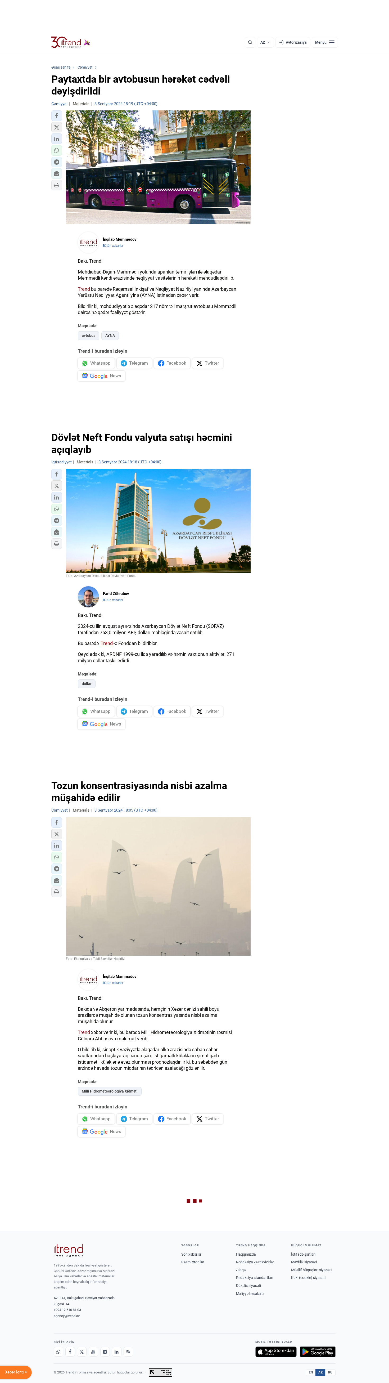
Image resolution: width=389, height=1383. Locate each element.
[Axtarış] (250, 42)
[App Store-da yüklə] (276, 1351)
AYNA (110, 335)
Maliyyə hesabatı (250, 1293)
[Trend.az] (71, 42)
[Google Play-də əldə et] (318, 1351)
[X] (82, 1352)
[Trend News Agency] (68, 1250)
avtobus (88, 335)
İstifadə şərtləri (303, 1254)
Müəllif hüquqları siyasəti (311, 1270)
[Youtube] (93, 1352)
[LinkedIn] (116, 1352)
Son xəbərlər (191, 1254)
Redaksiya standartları (254, 1277)
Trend (84, 289)
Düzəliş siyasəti (248, 1285)
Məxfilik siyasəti (304, 1262)
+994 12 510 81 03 (67, 1310)
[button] (57, 116)
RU (330, 1372)
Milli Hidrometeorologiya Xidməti (110, 1091)
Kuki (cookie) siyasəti (308, 1277)
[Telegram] (105, 1352)
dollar (87, 684)
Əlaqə (241, 1270)
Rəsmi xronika (192, 1262)
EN (311, 1372)
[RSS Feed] (128, 1352)
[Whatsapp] (58, 1352)
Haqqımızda (246, 1254)
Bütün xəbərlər (113, 246)
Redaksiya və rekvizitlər (255, 1262)
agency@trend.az (67, 1316)
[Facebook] (70, 1352)
